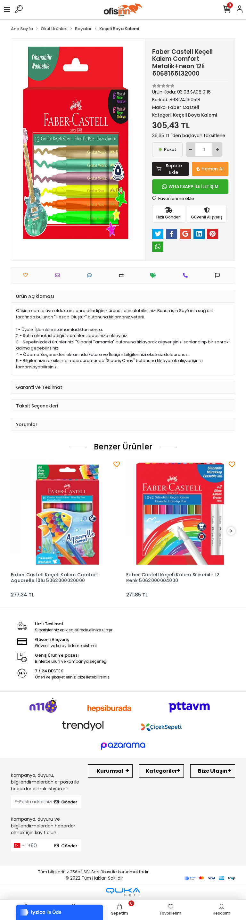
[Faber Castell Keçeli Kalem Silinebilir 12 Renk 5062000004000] (180, 514)
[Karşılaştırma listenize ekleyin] (122, 275)
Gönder (69, 802)
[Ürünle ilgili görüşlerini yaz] (91, 275)
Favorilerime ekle (175, 198)
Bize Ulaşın (212, 771)
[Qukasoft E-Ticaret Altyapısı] (123, 892)
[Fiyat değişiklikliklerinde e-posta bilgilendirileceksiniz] (155, 275)
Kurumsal (110, 771)
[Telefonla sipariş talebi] (187, 275)
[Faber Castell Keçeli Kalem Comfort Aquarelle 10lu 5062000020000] (65, 514)
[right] (231, 531)
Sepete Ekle (174, 169)
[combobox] (18, 845)
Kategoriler (161, 771)
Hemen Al (212, 169)
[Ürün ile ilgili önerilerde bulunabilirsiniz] (219, 275)
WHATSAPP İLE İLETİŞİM (193, 186)
